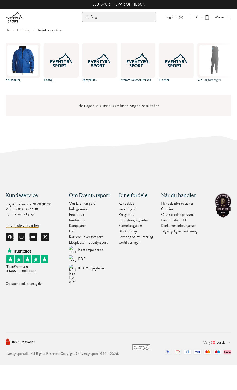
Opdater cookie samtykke (24, 283)
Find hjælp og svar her (22, 225)
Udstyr (26, 30)
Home (10, 30)
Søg (94, 17)
